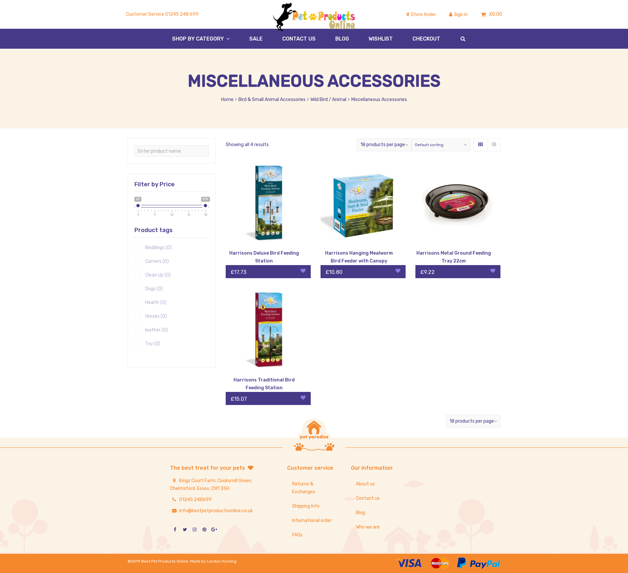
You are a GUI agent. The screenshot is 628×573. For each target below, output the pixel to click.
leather (156, 330)
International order (312, 520)
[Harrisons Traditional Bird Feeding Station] (268, 330)
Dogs (154, 289)
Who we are (368, 527)
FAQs (297, 535)
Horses (156, 316)
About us (365, 484)
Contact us (368, 498)
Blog (360, 512)
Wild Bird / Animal (328, 99)
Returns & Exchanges (303, 488)
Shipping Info (306, 506)
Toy (152, 343)
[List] (493, 145)
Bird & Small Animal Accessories (271, 99)
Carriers (157, 261)
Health (155, 302)
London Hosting (221, 561)
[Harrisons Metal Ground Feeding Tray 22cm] (457, 203)
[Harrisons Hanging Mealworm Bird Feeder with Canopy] (363, 203)
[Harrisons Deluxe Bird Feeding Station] (268, 203)
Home (227, 99)
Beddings (158, 247)
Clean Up (158, 275)
